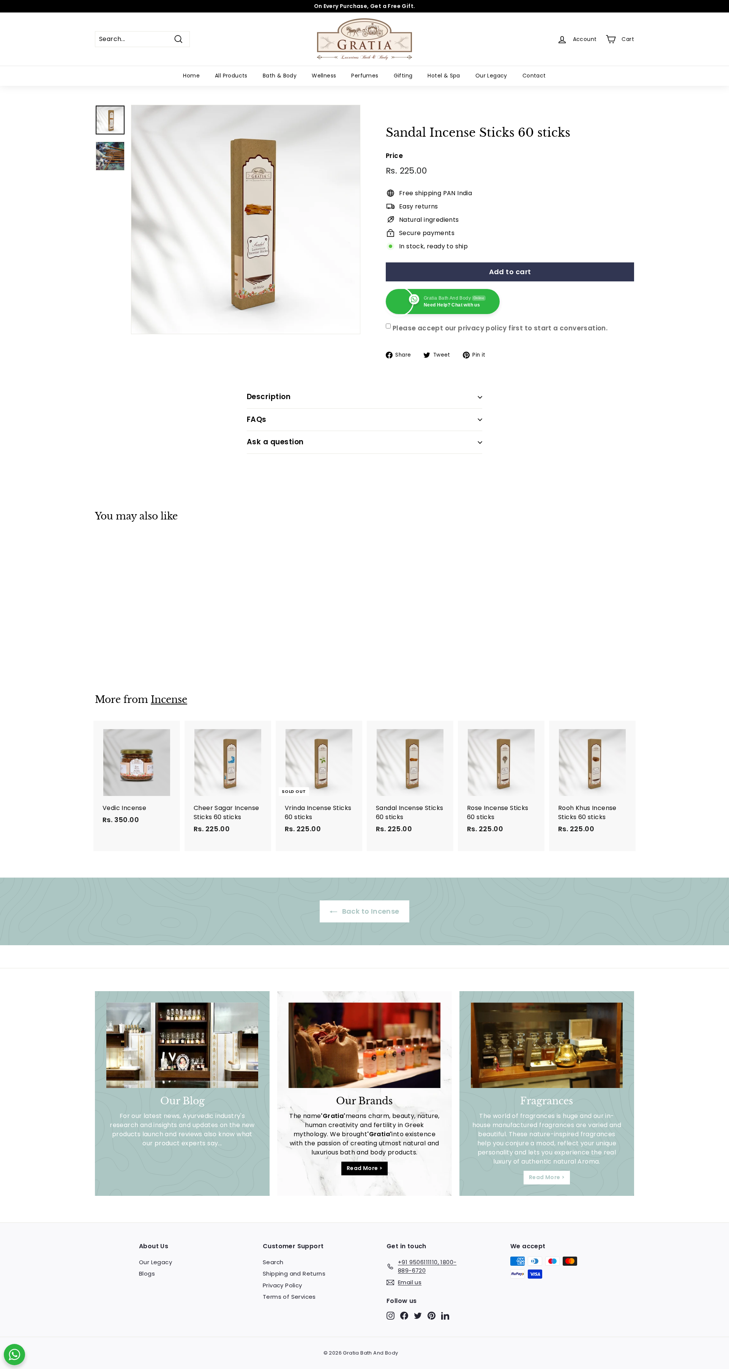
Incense (169, 700)
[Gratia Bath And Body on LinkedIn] (445, 1315)
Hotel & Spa (444, 75)
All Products (231, 75)
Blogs (147, 1273)
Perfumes (364, 75)
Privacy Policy (282, 1285)
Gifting (403, 75)
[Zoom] (245, 219)
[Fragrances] (547, 1045)
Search (273, 1262)
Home (191, 75)
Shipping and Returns (294, 1273)
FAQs (257, 419)
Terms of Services (289, 1297)
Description (268, 397)
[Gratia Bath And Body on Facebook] (404, 1315)
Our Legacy (491, 75)
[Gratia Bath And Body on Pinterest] (432, 1315)
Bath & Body (280, 75)
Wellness (324, 75)
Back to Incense (369, 911)
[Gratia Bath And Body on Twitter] (418, 1315)
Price (394, 155)
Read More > (364, 1168)
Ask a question (275, 442)
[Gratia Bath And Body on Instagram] (390, 1315)
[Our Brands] (364, 1045)
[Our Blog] (182, 1045)
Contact (534, 75)
